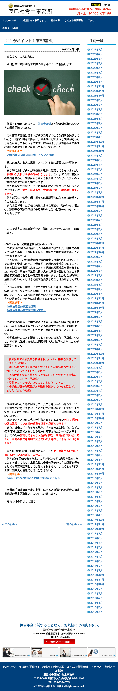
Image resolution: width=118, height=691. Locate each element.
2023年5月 (96, 229)
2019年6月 (96, 436)
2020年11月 (97, 358)
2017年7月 (96, 542)
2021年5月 (96, 330)
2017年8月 (96, 538)
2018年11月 (97, 469)
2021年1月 (96, 349)
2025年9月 (96, 100)
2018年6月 (96, 492)
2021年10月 (97, 307)
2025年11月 (97, 91)
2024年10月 (97, 151)
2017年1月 (96, 570)
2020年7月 (96, 376)
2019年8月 (96, 427)
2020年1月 (96, 404)
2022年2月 (96, 289)
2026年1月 (96, 81)
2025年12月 (97, 86)
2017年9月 (96, 533)
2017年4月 (96, 556)
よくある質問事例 (74, 20)
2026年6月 (96, 58)
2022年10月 (97, 252)
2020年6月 (96, 381)
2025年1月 (96, 137)
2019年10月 (97, 418)
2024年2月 (96, 187)
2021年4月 (96, 335)
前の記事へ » (74, 524)
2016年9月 (96, 588)
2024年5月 (96, 174)
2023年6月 (96, 224)
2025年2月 (96, 132)
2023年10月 (97, 206)
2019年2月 (96, 455)
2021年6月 (96, 326)
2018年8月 (96, 482)
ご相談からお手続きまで (33, 20)
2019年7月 (96, 432)
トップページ (9, 20)
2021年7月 (96, 321)
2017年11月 (97, 524)
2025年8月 (96, 104)
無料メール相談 (10, 28)
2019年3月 (96, 450)
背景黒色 (96, 4)
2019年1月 (96, 459)
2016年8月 (96, 593)
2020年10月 (97, 363)
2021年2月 (96, 344)
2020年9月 (96, 367)
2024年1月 (96, 192)
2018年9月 (96, 478)
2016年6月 (96, 602)
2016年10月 (97, 584)
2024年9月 (96, 155)
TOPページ (9, 666)
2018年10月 (97, 473)
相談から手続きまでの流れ (34, 666)
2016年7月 (96, 598)
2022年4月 (96, 280)
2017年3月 (96, 561)
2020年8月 (96, 372)
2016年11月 (97, 579)
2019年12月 (97, 409)
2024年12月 (97, 141)
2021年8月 (96, 316)
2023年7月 (96, 220)
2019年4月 (96, 446)
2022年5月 (96, 275)
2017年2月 (96, 565)
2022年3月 (96, 284)
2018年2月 (96, 510)
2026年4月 (96, 68)
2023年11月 (97, 201)
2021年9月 (96, 312)
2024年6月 (96, 169)
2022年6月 (96, 270)
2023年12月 (97, 197)
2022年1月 (96, 293)
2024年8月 (96, 160)
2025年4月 (96, 123)
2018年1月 (96, 515)
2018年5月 (96, 496)
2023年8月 (96, 215)
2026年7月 (96, 54)
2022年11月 (97, 247)
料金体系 (55, 20)
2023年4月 (96, 234)
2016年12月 (97, 575)
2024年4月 (96, 178)
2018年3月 (96, 505)
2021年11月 (97, 303)
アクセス (92, 20)
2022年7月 (96, 266)
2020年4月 (96, 390)
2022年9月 (96, 257)
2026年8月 (96, 49)
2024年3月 (96, 183)
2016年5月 (96, 607)
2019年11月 (97, 413)
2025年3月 (96, 127)
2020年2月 (96, 399)
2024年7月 (96, 164)
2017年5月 (96, 552)
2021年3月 (96, 340)
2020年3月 (96, 395)
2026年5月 (96, 63)
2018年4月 (96, 501)
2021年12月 (97, 298)
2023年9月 (96, 210)
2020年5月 (96, 386)
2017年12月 (97, 519)
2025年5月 (96, 118)
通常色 (107, 4)
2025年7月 (96, 109)
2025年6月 (96, 114)
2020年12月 (97, 353)
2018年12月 (97, 464)
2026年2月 (96, 77)
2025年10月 (97, 95)
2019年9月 (96, 423)
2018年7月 (96, 487)
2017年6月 (96, 547)
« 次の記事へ (9, 524)
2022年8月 (96, 261)
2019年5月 (96, 441)
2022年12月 (97, 243)
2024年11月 (97, 146)
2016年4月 (96, 612)
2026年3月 (96, 72)
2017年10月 (97, 529)
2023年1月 (96, 238)
